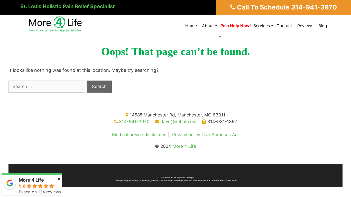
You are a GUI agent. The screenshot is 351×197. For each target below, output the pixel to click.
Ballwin (155, 180)
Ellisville (188, 180)
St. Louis (133, 180)
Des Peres (178, 180)
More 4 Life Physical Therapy (179, 177)
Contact (284, 25)
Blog (322, 25)
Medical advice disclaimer (138, 134)
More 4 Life (184, 146)
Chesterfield (166, 180)
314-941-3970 (134, 121)
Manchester (144, 180)
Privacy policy (186, 134)
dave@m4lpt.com (178, 121)
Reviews (305, 25)
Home (191, 25)
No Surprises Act (221, 134)
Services (261, 25)
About (208, 25)
